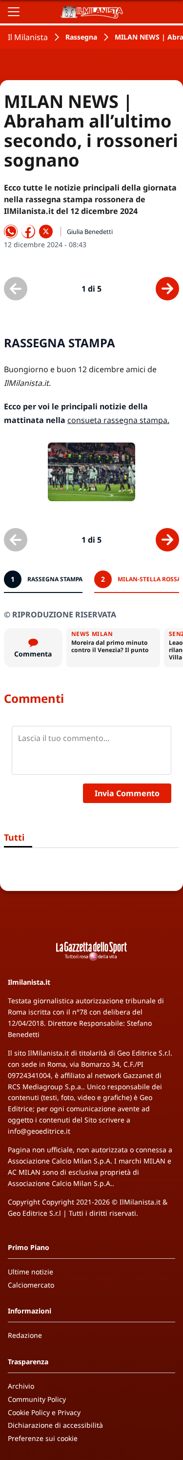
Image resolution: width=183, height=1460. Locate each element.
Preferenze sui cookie (43, 1438)
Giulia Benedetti (90, 231)
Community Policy (37, 1399)
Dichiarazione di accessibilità (55, 1425)
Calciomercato (31, 1285)
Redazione (25, 1335)
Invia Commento (127, 793)
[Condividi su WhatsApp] (11, 231)
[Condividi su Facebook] (28, 231)
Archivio (21, 1386)
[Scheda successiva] (167, 288)
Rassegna (81, 37)
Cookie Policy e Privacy (44, 1412)
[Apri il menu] (14, 12)
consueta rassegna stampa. (118, 420)
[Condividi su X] (46, 231)
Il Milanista (28, 37)
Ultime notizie (30, 1271)
